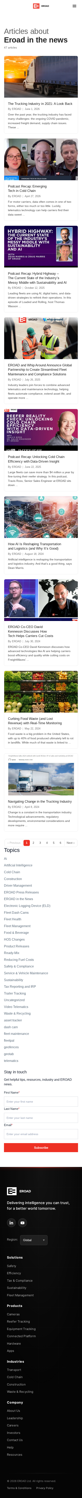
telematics (11, 1060)
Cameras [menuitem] (13, 1314)
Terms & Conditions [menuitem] (19, 1488)
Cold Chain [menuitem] (15, 1377)
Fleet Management (17, 926)
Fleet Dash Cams (16, 912)
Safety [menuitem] (11, 1266)
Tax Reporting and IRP (20, 986)
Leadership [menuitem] (15, 1418)
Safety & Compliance (19, 966)
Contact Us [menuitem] (15, 1440)
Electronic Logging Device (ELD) (27, 906)
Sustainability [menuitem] (16, 1288)
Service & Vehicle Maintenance (26, 973)
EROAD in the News (18, 899)
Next (70, 843)
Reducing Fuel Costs (19, 959)
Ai (5, 858)
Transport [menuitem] (14, 1370)
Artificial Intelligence (18, 865)
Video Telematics (16, 1007)
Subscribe (41, 1147)
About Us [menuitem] (13, 1411)
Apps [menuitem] (10, 1351)
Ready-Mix (11, 953)
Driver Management (18, 885)
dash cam (11, 1027)
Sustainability (13, 980)
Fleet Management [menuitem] (20, 1295)
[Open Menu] (74, 6)
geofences (11, 1047)
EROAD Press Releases (21, 892)
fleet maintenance (16, 1033)
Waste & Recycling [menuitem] (20, 1392)
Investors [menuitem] (13, 1433)
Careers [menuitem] (13, 1425)
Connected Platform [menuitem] (21, 1336)
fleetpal (9, 1040)
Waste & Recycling (17, 1013)
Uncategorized (14, 1000)
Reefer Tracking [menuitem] (18, 1321)
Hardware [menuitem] (14, 1343)
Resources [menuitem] (14, 1454)
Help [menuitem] (10, 1447)
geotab (9, 1054)
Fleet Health (12, 919)
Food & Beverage (16, 932)
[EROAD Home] (41, 6)
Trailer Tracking (15, 993)
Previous (14, 843)
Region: (12, 1239)
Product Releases (16, 946)
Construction (13, 879)
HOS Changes (14, 939)
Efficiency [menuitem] (14, 1273)
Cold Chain (12, 872)
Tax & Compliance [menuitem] (20, 1280)
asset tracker (13, 1020)
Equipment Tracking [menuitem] (21, 1329)
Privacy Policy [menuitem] (44, 1488)
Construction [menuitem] (16, 1384)
